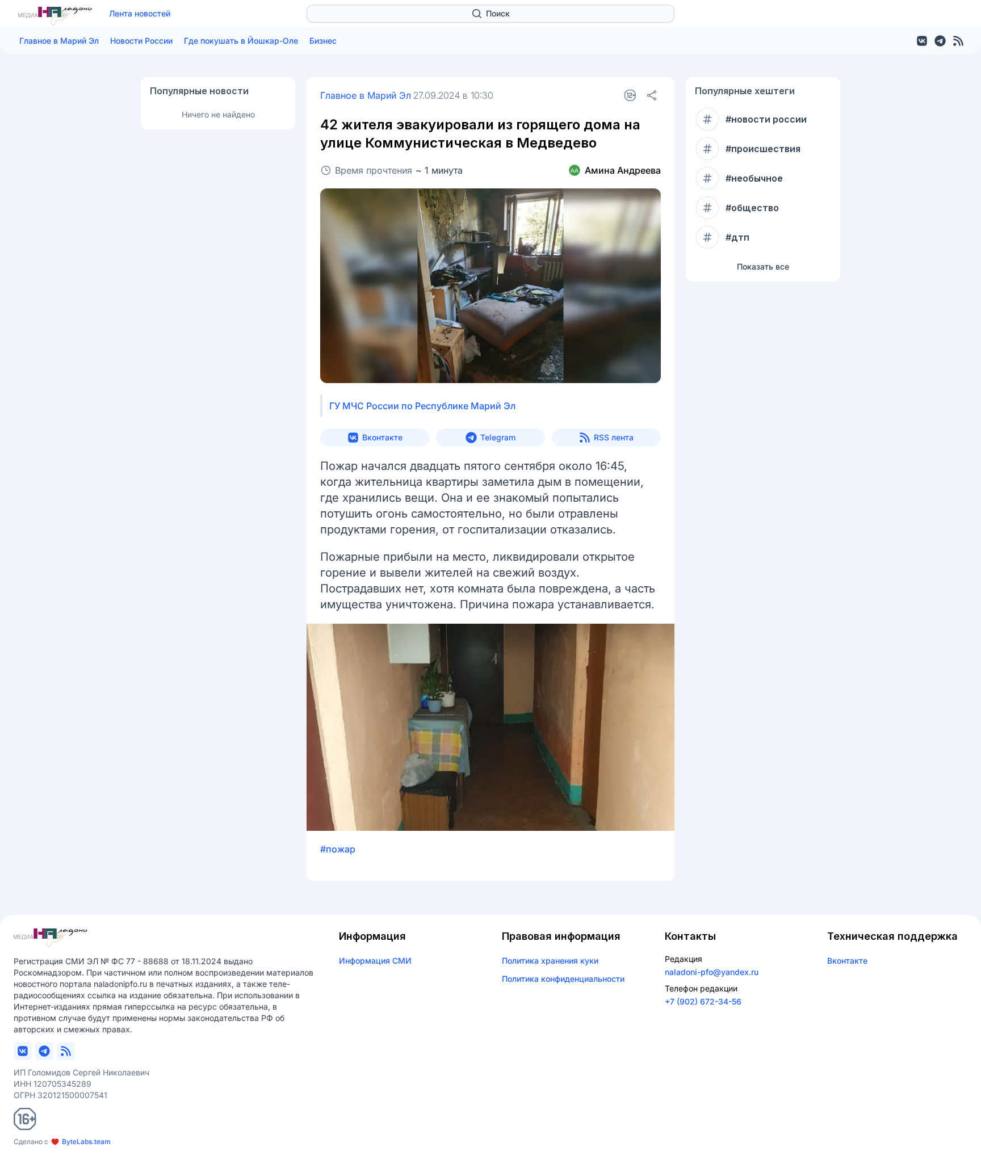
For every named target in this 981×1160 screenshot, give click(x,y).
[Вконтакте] (922, 41)
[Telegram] (940, 41)
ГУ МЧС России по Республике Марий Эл (422, 405)
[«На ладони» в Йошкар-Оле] (55, 16)
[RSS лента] (958, 41)
